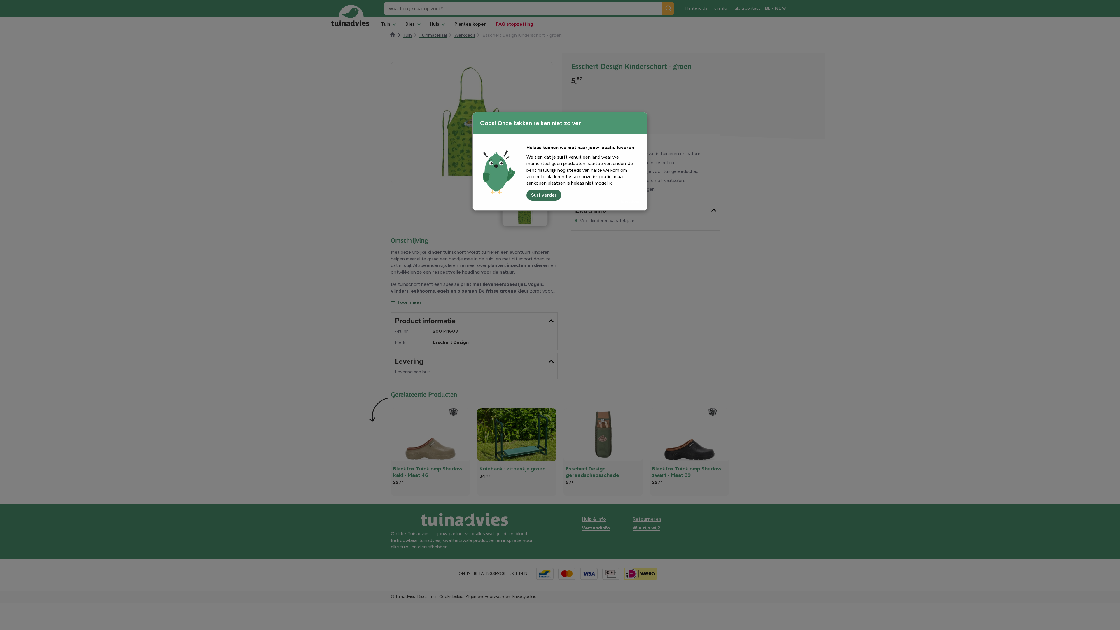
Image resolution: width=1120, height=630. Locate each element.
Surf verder (543, 195)
